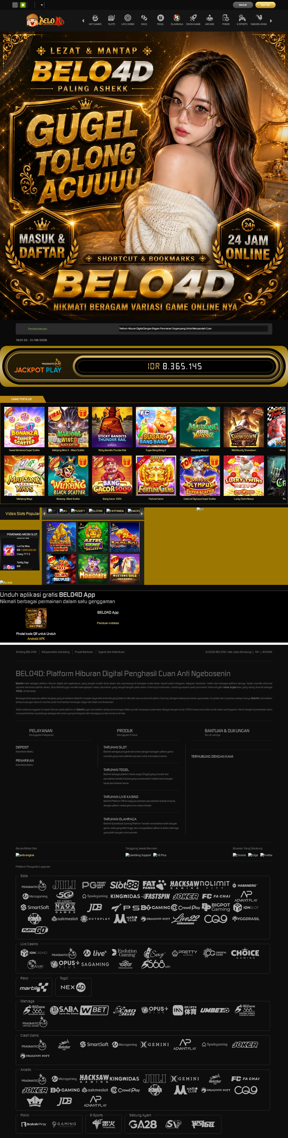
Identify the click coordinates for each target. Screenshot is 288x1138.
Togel (160, 24)
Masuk (243, 5)
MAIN (27, 427)
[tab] (52, 511)
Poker (226, 24)
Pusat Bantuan (84, 652)
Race (144, 24)
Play (53, 370)
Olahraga (177, 24)
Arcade (209, 24)
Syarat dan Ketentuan (111, 652)
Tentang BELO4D (26, 652)
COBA (64, 532)
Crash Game (193, 24)
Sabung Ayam (259, 24)
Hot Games (95, 24)
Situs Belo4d (57, 687)
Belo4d (78, 698)
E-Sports (242, 24)
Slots (111, 24)
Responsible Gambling (56, 652)
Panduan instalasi (108, 623)
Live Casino (127, 24)
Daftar (265, 5)
